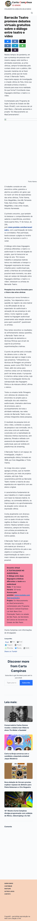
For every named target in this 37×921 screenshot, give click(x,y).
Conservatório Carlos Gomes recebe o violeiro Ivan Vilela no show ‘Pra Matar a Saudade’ (16, 727)
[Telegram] (15, 45)
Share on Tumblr (10, 651)
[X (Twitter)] (22, 41)
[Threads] (7, 50)
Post (7, 642)
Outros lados (9, 891)
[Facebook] (15, 41)
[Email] (15, 50)
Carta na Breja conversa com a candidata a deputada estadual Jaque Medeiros (16, 756)
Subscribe (26, 683)
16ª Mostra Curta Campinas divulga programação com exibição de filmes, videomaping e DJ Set (18, 813)
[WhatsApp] (22, 45)
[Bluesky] (7, 41)
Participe (7, 888)
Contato (7, 894)
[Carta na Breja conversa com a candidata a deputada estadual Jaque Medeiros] (18, 742)
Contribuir (8, 886)
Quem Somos (8, 883)
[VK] (7, 45)
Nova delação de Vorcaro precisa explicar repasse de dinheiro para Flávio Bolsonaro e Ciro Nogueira (17, 784)
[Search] (32, 13)
